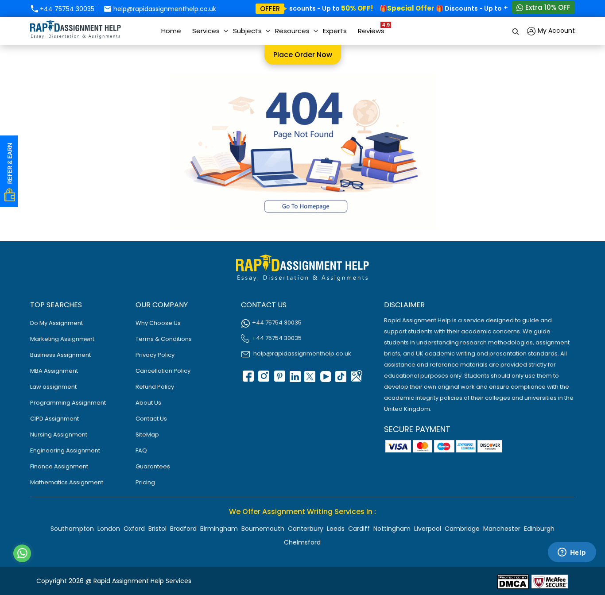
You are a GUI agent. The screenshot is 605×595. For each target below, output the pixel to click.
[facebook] (247, 379)
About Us (148, 402)
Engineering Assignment (65, 450)
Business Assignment (60, 355)
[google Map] (356, 379)
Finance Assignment (59, 466)
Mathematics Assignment (66, 482)
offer (270, 8)
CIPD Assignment (54, 418)
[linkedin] (294, 379)
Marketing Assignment (62, 339)
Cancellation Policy (163, 371)
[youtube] (325, 379)
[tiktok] (340, 379)
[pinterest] (278, 379)
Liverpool (427, 528)
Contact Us (151, 418)
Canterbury (305, 528)
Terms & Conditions (164, 339)
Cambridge (462, 528)
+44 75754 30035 (66, 8)
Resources (292, 30)
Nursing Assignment (58, 434)
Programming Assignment (68, 402)
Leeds (336, 528)
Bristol (157, 528)
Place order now (302, 55)
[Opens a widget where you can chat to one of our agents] (571, 553)
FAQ (141, 450)
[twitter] (309, 379)
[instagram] (263, 379)
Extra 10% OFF (547, 7)
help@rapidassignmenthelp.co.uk (164, 8)
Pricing (145, 482)
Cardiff (359, 528)
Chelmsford (302, 542)
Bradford (183, 528)
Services (206, 30)
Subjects (247, 30)
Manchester (501, 528)
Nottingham (392, 528)
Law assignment (53, 386)
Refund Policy (155, 386)
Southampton (72, 528)
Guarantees (153, 466)
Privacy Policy (155, 355)
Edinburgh (539, 528)
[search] (516, 31)
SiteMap (147, 434)
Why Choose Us (158, 323)
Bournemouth (262, 528)
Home (171, 30)
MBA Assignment (54, 371)
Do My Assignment (56, 323)
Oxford (134, 528)
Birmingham (219, 528)
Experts (335, 30)
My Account (555, 30)
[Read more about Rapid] (513, 581)
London (108, 528)
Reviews (373, 28)
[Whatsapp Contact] (22, 553)
